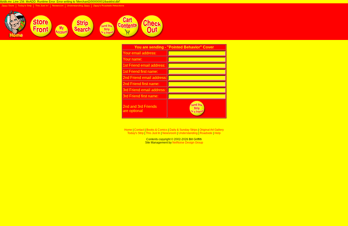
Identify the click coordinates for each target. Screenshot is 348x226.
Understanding (188, 133)
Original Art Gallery (212, 129)
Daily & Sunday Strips (183, 129)
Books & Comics (156, 129)
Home (128, 129)
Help (217, 133)
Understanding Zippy (78, 5)
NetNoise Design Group (187, 142)
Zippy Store (8, 5)
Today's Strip (25, 5)
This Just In (153, 133)
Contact (139, 129)
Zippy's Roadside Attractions (108, 5)
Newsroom (57, 5)
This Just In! (42, 5)
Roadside (206, 133)
